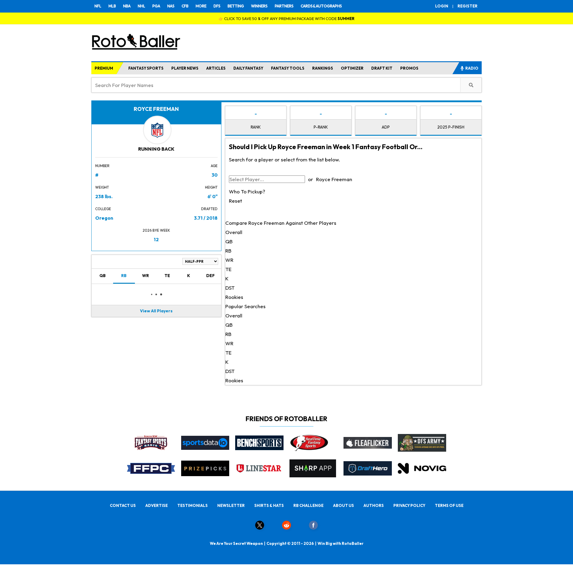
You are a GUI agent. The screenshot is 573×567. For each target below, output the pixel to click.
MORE (200, 6)
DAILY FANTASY (248, 68)
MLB (112, 6)
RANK (256, 127)
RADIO (471, 68)
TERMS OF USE (449, 505)
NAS (170, 6)
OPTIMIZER (352, 68)
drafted (209, 209)
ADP (386, 127)
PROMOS (409, 68)
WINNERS (259, 6)
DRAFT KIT (381, 68)
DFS (216, 6)
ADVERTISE (156, 505)
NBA (126, 6)
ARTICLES (216, 68)
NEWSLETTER (231, 505)
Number (102, 165)
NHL (141, 6)
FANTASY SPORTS (146, 68)
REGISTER (468, 6)
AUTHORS (373, 505)
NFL (97, 6)
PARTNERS (284, 6)
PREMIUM (104, 68)
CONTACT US (123, 505)
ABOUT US (343, 505)
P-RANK (321, 127)
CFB (184, 6)
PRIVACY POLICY (409, 505)
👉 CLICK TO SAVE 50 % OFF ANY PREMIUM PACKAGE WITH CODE (286, 18)
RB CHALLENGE (308, 505)
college (103, 209)
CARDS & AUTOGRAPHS (321, 6)
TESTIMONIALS (192, 505)
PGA (156, 6)
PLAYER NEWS (184, 68)
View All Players (156, 311)
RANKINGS (322, 68)
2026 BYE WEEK (156, 230)
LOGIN (441, 6)
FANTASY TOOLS (287, 68)
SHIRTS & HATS (269, 505)
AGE (214, 165)
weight (102, 187)
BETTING (235, 6)
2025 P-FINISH (450, 127)
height (211, 187)
